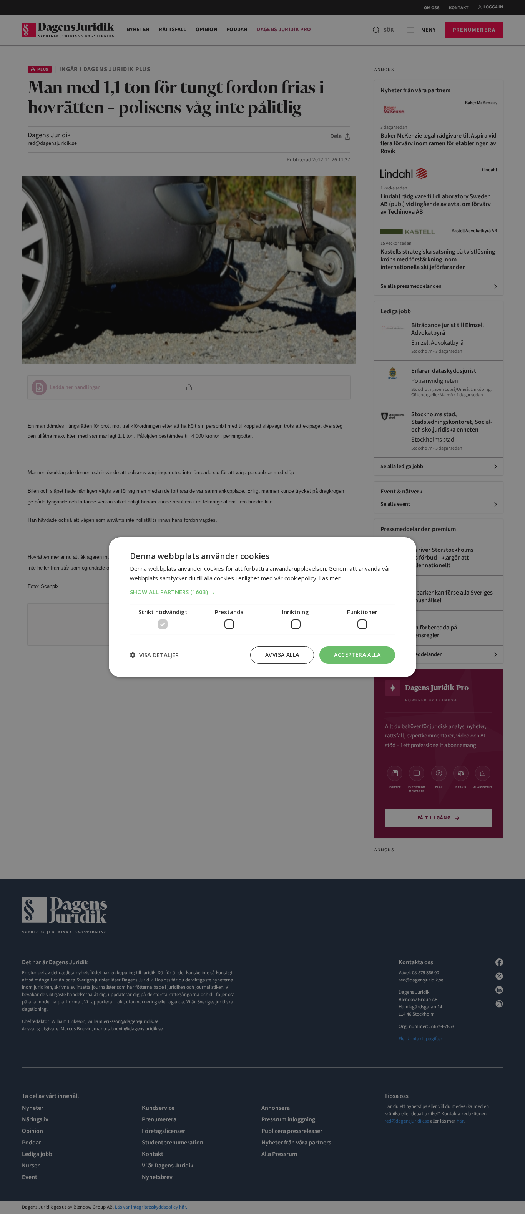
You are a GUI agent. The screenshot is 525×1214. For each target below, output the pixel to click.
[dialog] (262, 607)
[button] (262, 591)
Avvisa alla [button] (282, 654)
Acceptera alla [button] (357, 654)
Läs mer (330, 578)
